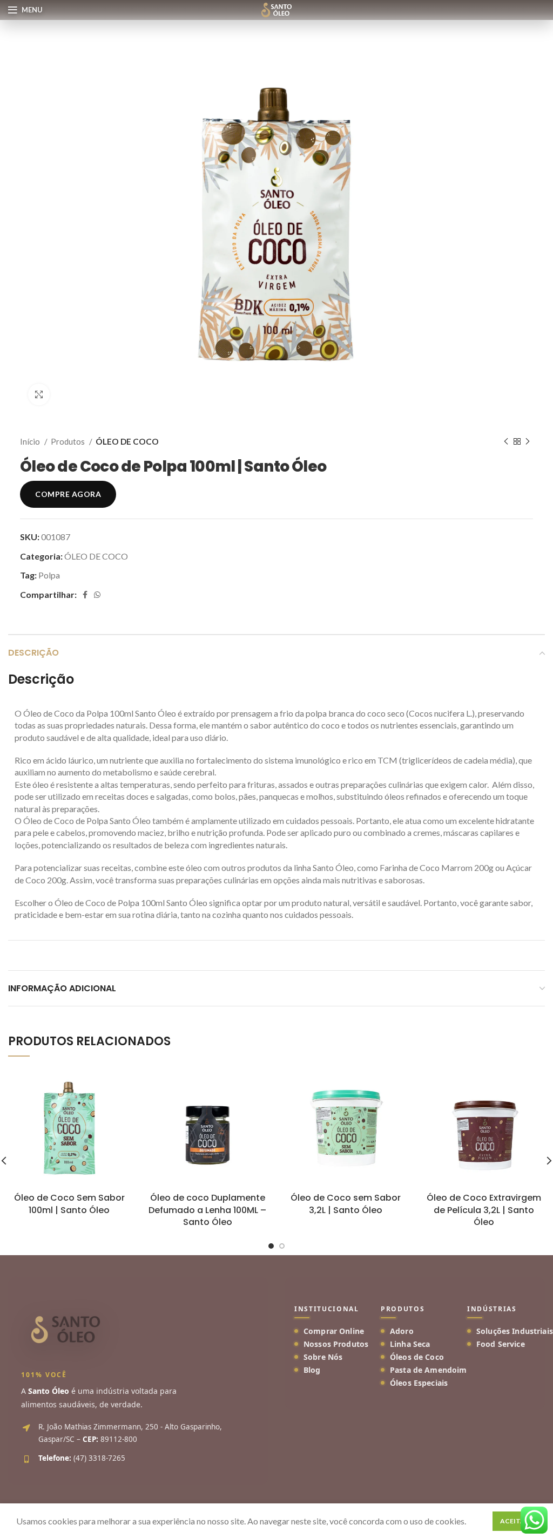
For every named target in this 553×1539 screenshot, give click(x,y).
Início (31, 441)
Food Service (500, 1344)
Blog (312, 1370)
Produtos (68, 441)
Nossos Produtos (336, 1344)
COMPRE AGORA (68, 494)
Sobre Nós (323, 1357)
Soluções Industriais (514, 1331)
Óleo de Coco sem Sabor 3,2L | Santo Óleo (346, 1203)
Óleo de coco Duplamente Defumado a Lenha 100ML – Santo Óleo (207, 1209)
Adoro (402, 1331)
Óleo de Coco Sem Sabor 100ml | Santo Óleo (69, 1203)
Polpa (49, 575)
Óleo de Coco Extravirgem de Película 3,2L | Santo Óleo (484, 1209)
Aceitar (514, 1521)
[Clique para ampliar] (39, 394)
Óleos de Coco (417, 1357)
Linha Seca (410, 1344)
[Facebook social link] (85, 595)
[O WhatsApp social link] (97, 595)
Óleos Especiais (419, 1383)
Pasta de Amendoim (428, 1370)
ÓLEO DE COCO (127, 441)
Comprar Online (334, 1331)
